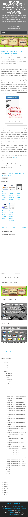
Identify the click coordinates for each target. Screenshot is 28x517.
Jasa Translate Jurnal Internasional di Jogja (16, 404)
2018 (5, 486)
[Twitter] (8, 503)
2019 (5, 484)
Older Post (24, 227)
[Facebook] (10, 503)
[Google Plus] (12, 503)
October (8, 377)
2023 (5, 369)
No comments (13, 63)
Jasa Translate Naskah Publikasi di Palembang (16, 446)
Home (14, 227)
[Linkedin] (19, 503)
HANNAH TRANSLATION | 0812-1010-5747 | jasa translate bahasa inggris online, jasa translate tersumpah (14, 7)
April (7, 471)
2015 (5, 492)
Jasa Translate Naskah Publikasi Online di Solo (16, 432)
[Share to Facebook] (7, 178)
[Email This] (3, 178)
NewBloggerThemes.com (14, 514)
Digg (10, 175)
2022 (5, 371)
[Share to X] (5, 178)
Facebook (10, 173)
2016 (5, 490)
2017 (5, 488)
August (7, 381)
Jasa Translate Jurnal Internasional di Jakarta (16, 394)
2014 (5, 494)
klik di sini (15, 157)
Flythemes (12, 512)
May (7, 469)
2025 (5, 365)
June (7, 467)
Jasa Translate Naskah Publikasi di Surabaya (11, 195)
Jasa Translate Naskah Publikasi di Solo (12, 52)
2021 (5, 480)
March (7, 473)
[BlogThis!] (4, 178)
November (8, 375)
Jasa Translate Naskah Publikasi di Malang (4, 195)
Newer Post (4, 227)
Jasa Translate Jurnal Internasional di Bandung (16, 396)
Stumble (5, 175)
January (8, 478)
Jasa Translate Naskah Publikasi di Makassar (16, 448)
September (8, 379)
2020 (5, 482)
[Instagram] (17, 503)
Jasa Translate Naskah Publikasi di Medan (4, 214)
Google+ (22, 173)
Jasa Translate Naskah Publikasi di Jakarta (16, 452)
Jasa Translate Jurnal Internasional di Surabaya (16, 406)
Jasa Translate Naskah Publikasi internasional (11, 59)
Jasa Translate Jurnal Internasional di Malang (16, 408)
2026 (5, 362)
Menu (3, 32)
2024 (5, 367)
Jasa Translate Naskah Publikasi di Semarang (16, 457)
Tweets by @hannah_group (7, 351)
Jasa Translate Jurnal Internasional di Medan (16, 392)
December (8, 373)
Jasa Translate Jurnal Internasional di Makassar (16, 389)
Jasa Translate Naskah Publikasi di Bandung (16, 454)
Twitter (16, 173)
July (7, 383)
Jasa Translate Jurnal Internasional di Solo (15, 402)
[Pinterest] (15, 503)
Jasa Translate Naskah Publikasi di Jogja (15, 461)
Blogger (19, 510)
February (8, 475)
